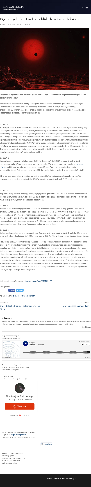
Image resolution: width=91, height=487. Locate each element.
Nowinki (27, 24)
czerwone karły (18, 296)
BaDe (4, 24)
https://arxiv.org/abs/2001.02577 (38, 281)
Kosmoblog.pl (13, 7)
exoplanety (30, 296)
